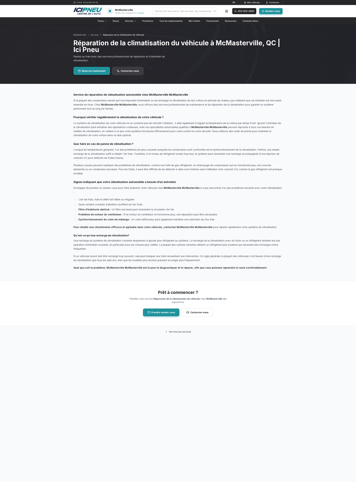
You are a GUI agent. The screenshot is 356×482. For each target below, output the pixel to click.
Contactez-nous (130, 71)
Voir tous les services (180, 331)
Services (129, 21)
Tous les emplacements (171, 21)
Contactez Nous (250, 21)
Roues (116, 21)
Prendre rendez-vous (163, 312)
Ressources (230, 21)
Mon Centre (194, 21)
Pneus (101, 21)
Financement (212, 21)
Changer (140, 13)
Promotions (147, 21)
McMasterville (79, 35)
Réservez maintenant (94, 71)
